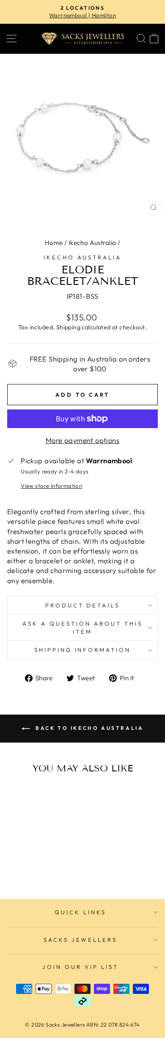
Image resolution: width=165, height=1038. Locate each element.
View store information (51, 485)
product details (82, 605)
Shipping (68, 327)
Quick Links (80, 912)
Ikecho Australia (92, 243)
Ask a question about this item (82, 627)
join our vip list (80, 966)
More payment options (82, 440)
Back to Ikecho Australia (88, 728)
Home (54, 243)
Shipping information (82, 649)
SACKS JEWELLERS (81, 939)
